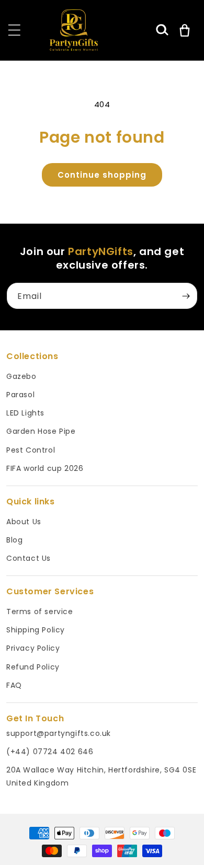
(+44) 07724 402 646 (49, 751)
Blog (14, 540)
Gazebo (21, 376)
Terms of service (39, 611)
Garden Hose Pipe (41, 431)
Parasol (20, 394)
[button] (162, 30)
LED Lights (25, 413)
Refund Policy (33, 667)
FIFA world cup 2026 (44, 468)
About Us (23, 521)
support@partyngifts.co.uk (58, 733)
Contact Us (28, 558)
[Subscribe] (185, 295)
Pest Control (30, 450)
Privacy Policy (33, 648)
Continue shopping (102, 174)
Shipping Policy (35, 630)
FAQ (14, 685)
